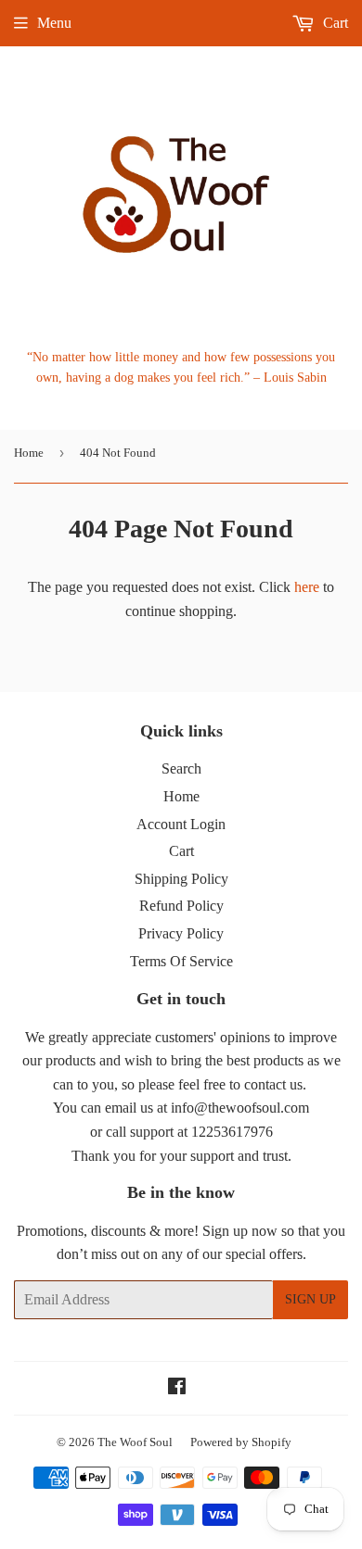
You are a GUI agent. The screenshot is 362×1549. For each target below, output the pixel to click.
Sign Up (310, 1299)
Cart (333, 23)
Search (181, 768)
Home (29, 453)
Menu (54, 23)
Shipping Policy (181, 879)
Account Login (181, 824)
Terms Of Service (181, 961)
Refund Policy (181, 905)
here (306, 587)
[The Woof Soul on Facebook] (177, 1388)
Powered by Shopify (240, 1442)
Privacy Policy (181, 933)
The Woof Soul (135, 1442)
